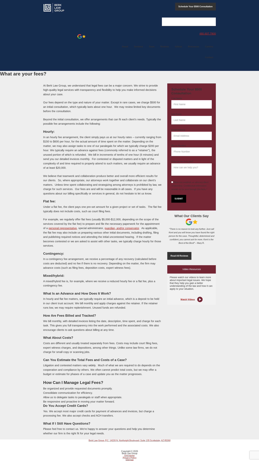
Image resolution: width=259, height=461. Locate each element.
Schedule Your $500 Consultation (195, 6)
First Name (176, 98)
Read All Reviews (179, 256)
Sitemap (130, 460)
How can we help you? (182, 161)
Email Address (178, 130)
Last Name (176, 114)
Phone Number (178, 145)
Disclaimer (129, 455)
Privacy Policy (129, 458)
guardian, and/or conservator (122, 228)
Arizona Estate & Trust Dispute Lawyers (63, 8)
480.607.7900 (207, 33)
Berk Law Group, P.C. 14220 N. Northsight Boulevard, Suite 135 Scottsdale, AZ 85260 (130, 440)
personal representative (63, 228)
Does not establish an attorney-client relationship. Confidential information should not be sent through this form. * (189, 185)
